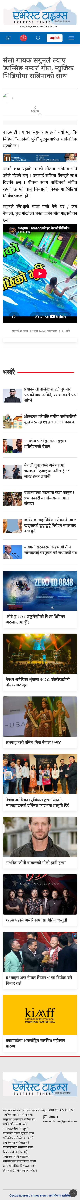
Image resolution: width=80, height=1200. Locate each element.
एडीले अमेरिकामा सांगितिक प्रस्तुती (36, 920)
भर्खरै (9, 372)
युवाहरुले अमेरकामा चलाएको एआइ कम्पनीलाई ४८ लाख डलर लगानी (47, 471)
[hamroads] (40, 157)
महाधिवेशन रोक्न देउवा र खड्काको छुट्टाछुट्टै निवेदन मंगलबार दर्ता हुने (50, 525)
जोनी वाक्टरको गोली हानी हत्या (36, 862)
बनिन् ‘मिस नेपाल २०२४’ (33, 742)
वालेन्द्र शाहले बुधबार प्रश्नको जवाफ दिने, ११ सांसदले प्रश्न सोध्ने (50, 394)
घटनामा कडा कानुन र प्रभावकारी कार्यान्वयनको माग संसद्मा (49, 498)
